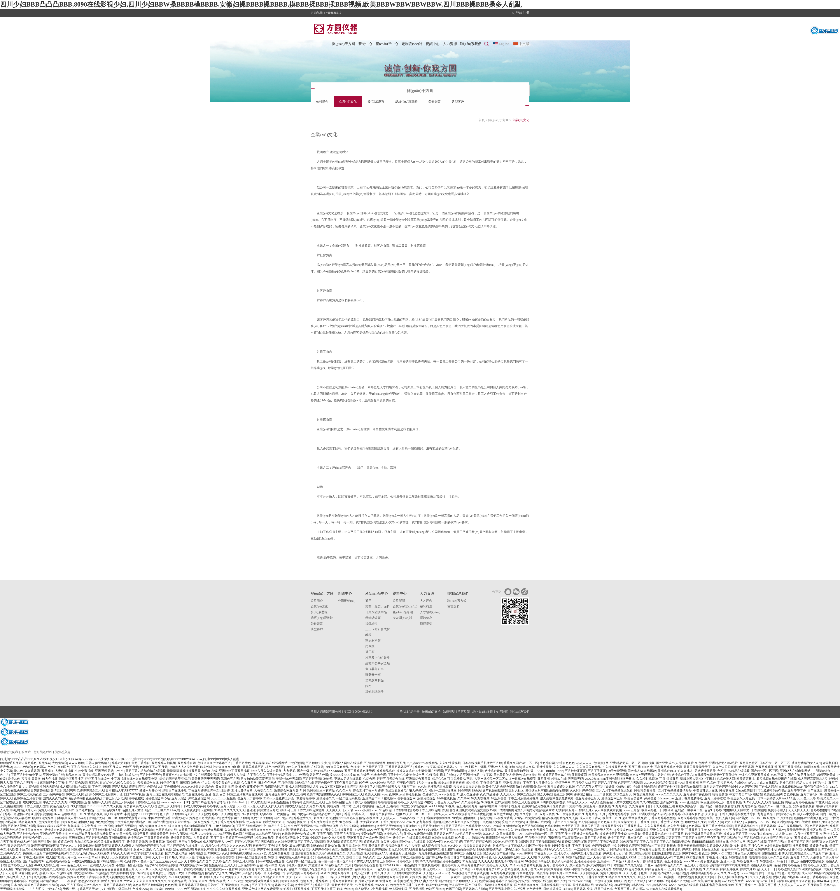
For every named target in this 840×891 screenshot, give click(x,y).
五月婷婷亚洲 (310, 873)
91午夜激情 (802, 822)
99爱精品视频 (93, 814)
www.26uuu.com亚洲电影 (601, 778)
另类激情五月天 (705, 771)
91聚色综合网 (329, 826)
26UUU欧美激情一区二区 (536, 833)
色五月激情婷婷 (194, 889)
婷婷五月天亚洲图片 (403, 853)
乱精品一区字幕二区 (689, 810)
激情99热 (515, 767)
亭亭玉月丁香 (590, 826)
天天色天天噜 (806, 798)
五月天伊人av (581, 782)
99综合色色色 (565, 763)
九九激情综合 (475, 837)
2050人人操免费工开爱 (279, 798)
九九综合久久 (222, 861)
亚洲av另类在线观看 (348, 778)
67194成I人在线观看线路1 (663, 889)
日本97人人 (440, 814)
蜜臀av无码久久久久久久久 (553, 849)
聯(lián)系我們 (470, 44)
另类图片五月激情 (52, 869)
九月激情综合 (821, 771)
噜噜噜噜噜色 (387, 802)
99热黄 (290, 822)
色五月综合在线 (166, 830)
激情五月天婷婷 (168, 806)
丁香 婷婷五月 (669, 778)
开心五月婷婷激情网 (668, 767)
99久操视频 (77, 806)
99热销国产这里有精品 (174, 778)
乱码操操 (258, 763)
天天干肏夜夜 (602, 794)
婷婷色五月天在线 (138, 877)
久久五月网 (249, 782)
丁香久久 (643, 822)
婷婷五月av (68, 822)
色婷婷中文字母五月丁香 (367, 767)
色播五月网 (648, 873)
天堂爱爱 (282, 845)
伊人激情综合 (225, 826)
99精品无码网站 (10, 837)
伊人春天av (253, 822)
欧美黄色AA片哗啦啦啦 (633, 830)
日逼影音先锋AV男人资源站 (504, 837)
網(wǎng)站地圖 (482, 711)
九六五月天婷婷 (261, 818)
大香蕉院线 (159, 877)
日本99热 (17, 885)
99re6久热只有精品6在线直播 (359, 818)
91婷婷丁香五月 (509, 806)
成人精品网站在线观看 (75, 786)
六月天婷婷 (201, 837)
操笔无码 (486, 818)
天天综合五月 (20, 845)
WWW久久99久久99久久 (119, 782)
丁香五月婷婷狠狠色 (662, 818)
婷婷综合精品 (583, 794)
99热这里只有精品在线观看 (245, 794)
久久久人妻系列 (760, 877)
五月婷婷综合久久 (747, 826)
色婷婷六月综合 (49, 822)
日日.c (650, 806)
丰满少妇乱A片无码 (23, 810)
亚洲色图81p (785, 822)
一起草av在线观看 (524, 778)
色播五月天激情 (133, 810)
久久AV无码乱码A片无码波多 (89, 853)
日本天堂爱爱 (257, 802)
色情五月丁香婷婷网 (314, 881)
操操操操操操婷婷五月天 (184, 771)
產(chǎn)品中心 (387, 44)
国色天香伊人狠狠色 (507, 774)
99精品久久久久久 (259, 830)
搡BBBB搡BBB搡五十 (51, 826)
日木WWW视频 (134, 794)
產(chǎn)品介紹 (403, 612)
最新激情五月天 (342, 885)
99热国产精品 (122, 833)
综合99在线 (209, 771)
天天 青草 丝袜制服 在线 (21, 873)
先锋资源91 (560, 806)
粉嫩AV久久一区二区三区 (413, 814)
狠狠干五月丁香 (263, 845)
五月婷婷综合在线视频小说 (185, 845)
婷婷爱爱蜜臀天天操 (133, 818)
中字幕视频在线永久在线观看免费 (134, 778)
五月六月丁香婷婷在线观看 (614, 790)
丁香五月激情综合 (412, 857)
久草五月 (598, 786)
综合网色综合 (525, 873)
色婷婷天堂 (473, 826)
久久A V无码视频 (641, 774)
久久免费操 (88, 826)
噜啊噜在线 (812, 767)
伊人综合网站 (587, 822)
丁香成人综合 (768, 786)
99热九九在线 (422, 822)
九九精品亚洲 (222, 833)
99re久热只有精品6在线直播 (304, 767)
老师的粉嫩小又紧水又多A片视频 (455, 822)
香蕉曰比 (448, 810)
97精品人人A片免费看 (184, 767)
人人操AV (778, 830)
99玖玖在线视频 (443, 837)
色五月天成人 (637, 881)
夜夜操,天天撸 (31, 778)
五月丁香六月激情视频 (361, 802)
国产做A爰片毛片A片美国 (516, 877)
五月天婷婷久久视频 (561, 786)
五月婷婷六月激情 (475, 889)
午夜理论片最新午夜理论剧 (297, 857)
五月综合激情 (78, 782)
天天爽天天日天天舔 (340, 810)
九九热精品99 (83, 841)
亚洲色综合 (648, 786)
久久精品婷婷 (489, 794)
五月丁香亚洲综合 (790, 767)
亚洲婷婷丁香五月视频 (234, 771)
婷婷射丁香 (322, 885)
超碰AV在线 (333, 845)
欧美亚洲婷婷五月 (712, 802)
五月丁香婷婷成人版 (117, 885)
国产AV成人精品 (176, 853)
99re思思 (734, 873)
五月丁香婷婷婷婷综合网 (457, 830)
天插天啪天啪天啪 (516, 771)
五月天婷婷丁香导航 (192, 885)
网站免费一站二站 (339, 806)
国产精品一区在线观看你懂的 (720, 806)
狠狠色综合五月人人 (222, 865)
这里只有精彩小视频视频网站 (535, 810)
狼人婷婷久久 (418, 790)
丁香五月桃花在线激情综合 (737, 814)
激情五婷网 (746, 767)
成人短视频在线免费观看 (557, 798)
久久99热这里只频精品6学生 (659, 802)
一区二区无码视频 (348, 798)
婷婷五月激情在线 (17, 814)
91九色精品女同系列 (493, 822)
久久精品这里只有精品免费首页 (90, 833)
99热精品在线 (304, 782)
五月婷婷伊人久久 (465, 881)
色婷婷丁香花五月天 (153, 767)
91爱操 (456, 818)
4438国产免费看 (81, 849)
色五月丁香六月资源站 (629, 889)
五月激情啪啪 (230, 885)
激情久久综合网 (761, 865)
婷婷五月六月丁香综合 (82, 877)
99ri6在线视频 (446, 798)
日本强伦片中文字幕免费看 (645, 837)
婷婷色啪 (588, 790)
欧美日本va (131, 861)
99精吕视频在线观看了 (109, 841)
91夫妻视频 (727, 790)
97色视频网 (296, 763)
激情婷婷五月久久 (216, 853)
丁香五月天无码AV (447, 802)
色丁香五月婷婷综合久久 (176, 814)
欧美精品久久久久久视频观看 (608, 774)
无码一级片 (70, 889)
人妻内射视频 (64, 771)
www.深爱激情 (449, 794)
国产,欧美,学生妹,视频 (706, 881)
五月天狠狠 (547, 814)
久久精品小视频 (235, 830)
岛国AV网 (130, 830)
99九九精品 (620, 806)
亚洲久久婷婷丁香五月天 (667, 830)
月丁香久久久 (256, 774)
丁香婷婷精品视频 (279, 774)
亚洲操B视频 (117, 837)
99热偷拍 (472, 782)
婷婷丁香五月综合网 (426, 810)
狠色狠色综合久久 (816, 786)
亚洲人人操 (715, 822)
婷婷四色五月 (396, 763)
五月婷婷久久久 (10, 853)
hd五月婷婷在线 (658, 881)
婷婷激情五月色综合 (142, 786)
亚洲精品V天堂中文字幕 (291, 837)
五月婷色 (30, 763)
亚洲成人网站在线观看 (347, 763)
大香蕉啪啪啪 (119, 873)
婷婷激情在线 (818, 845)
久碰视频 (432, 774)
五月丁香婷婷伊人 (555, 865)
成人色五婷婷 (469, 794)
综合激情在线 (532, 774)
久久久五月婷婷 (655, 826)
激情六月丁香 (636, 861)
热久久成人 (685, 771)
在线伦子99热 (504, 861)
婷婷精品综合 (385, 771)
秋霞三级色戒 (603, 889)
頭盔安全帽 (373, 674)
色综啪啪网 (601, 763)
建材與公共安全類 (377, 663)
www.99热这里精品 (383, 782)
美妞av (567, 889)
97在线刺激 (823, 802)
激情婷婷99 (367, 826)
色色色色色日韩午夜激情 (407, 885)
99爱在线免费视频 (17, 790)
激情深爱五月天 (313, 802)
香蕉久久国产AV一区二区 (521, 763)
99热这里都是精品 (489, 849)
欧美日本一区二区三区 (301, 861)
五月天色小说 (596, 857)
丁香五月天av (777, 841)
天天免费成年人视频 (226, 782)
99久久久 (369, 857)
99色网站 (701, 763)
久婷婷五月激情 (616, 767)
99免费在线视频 (212, 830)
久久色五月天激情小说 (303, 826)
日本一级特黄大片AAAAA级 (776, 798)
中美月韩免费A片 (473, 865)
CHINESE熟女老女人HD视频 (740, 853)
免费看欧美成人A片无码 (139, 806)
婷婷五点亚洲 (526, 794)
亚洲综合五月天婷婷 (53, 833)
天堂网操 (207, 810)
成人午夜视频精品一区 (792, 826)
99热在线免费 (738, 857)
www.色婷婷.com (393, 794)
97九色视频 (105, 826)
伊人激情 (333, 841)
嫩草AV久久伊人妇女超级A (420, 830)
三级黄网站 (76, 837)
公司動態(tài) (346, 600)
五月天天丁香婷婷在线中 (720, 786)
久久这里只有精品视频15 (435, 786)
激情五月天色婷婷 (389, 826)
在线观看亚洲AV (396, 790)
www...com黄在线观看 (683, 885)
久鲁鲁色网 (378, 774)
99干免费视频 (617, 771)
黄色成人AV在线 (25, 841)
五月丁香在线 (361, 849)
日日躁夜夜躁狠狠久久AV (308, 853)
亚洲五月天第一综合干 (362, 837)
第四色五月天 (230, 778)
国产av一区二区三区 (764, 771)
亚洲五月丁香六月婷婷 (406, 869)
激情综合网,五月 (276, 786)
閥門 (368, 686)
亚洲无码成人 (299, 830)
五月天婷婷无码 (535, 837)
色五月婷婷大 (819, 826)
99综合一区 (434, 841)
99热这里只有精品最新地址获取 (546, 790)
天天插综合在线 (148, 782)
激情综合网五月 (612, 798)
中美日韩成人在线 (705, 790)
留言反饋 (453, 606)
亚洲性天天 (544, 767)
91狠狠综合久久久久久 (477, 861)
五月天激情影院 (455, 771)
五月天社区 (516, 790)
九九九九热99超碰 (55, 837)
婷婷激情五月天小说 (613, 833)
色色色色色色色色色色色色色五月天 (113, 869)
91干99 (622, 845)
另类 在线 (195, 853)
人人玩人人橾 (761, 802)
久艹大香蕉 (412, 845)
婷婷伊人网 (738, 841)
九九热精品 (749, 806)
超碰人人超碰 (121, 845)
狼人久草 (529, 767)
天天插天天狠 (796, 830)
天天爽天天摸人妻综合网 (156, 869)
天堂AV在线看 (756, 841)
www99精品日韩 (752, 873)
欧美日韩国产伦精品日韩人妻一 (465, 857)
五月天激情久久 (433, 826)
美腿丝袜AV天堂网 (288, 778)
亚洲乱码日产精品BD (611, 861)
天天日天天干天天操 (300, 877)
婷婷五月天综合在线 (390, 778)
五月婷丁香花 (341, 814)
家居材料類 (373, 640)
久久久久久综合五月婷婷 (224, 889)
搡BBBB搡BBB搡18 (343, 774)
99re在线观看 (711, 849)
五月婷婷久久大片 (318, 763)
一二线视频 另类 (585, 849)
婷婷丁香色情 (660, 822)
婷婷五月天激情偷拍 (225, 814)
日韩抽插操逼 (552, 889)
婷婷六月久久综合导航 (266, 771)
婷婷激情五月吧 (268, 810)
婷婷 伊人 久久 (717, 873)
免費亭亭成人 (777, 810)
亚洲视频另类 (104, 771)
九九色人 (489, 833)
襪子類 (369, 652)
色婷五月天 (130, 767)
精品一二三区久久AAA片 (162, 810)
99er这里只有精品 (337, 767)
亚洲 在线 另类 (215, 794)
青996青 (171, 841)
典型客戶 (458, 101)
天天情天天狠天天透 (437, 873)
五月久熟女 (202, 814)
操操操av (29, 853)
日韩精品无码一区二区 (102, 818)
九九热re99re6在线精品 (422, 763)
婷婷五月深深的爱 (29, 794)
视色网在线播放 (243, 833)
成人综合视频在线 (434, 845)
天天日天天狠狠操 (223, 798)
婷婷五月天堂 (817, 865)
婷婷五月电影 (691, 849)
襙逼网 (519, 861)
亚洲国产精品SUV (145, 865)
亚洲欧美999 (279, 849)
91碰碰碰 (531, 861)
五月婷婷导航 (671, 849)
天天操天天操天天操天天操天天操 (260, 806)
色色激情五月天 (771, 837)
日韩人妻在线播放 (340, 869)
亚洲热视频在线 (583, 885)
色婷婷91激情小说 (604, 845)
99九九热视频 (480, 798)
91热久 (173, 857)
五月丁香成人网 (532, 869)
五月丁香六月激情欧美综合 (672, 841)
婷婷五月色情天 (464, 853)
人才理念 (426, 600)
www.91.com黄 (492, 826)
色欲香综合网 (406, 798)
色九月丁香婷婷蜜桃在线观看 (102, 830)
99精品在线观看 (738, 771)
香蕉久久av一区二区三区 (775, 806)
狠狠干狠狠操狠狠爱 (691, 845)
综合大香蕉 (544, 794)
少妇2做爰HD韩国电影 (115, 889)
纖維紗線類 (373, 618)
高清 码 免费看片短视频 (525, 865)
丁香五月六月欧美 (115, 798)
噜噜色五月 (543, 877)
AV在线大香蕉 (503, 818)
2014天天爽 (621, 885)
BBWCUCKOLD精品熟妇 (400, 865)
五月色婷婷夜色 (53, 794)
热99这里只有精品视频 (673, 873)
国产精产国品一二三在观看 (442, 877)
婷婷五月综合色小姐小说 (512, 881)
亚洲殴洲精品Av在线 (653, 814)
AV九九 (753, 782)
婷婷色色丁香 (797, 865)
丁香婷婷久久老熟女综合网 (406, 774)
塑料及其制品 (374, 680)
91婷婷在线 (662, 774)
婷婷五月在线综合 (97, 778)
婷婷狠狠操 (821, 810)
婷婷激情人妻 (787, 869)
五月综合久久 (486, 853)
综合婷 (225, 790)
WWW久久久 (575, 877)
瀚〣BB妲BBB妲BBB (546, 771)
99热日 (272, 857)
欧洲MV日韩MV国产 (249, 786)
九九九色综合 (23, 767)
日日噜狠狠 (666, 810)
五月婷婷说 (802, 837)
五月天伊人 (561, 853)
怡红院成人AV (128, 774)
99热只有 (626, 841)
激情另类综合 (426, 798)
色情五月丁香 (571, 826)
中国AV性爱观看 (159, 818)
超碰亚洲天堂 (826, 774)
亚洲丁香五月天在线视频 (804, 841)
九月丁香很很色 (168, 786)
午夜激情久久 (412, 826)
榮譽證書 (435, 101)
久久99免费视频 (285, 841)
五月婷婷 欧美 (583, 889)
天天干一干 (159, 857)
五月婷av (44, 763)
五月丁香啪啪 (597, 771)
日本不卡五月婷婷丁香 (253, 849)
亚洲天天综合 (49, 786)
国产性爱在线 (47, 841)
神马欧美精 (800, 845)
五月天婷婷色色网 (318, 849)
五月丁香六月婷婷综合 (614, 814)
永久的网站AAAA (376, 853)
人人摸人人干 (389, 818)
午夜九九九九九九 (55, 802)
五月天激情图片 (242, 790)
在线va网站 (571, 869)
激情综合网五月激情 (288, 790)
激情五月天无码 (137, 841)
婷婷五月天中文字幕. (564, 873)
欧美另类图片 (633, 798)
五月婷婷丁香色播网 (697, 794)
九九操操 (73, 826)
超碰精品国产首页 (574, 841)
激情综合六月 (393, 833)
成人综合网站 (113, 814)
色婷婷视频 (379, 849)
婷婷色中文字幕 (425, 767)
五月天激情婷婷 (387, 857)
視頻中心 (433, 44)
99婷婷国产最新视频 (44, 845)
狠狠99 (325, 873)
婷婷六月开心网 (150, 790)
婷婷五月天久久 (497, 865)
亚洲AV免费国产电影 (418, 833)
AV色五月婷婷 (364, 885)
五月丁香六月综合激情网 (307, 810)
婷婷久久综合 (405, 771)
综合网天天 (296, 849)
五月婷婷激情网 (374, 763)
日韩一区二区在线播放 (251, 857)
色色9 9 (709, 810)
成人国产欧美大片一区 (218, 841)
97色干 (781, 861)
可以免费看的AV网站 (772, 790)
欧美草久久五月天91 (238, 877)
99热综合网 (281, 830)
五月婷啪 (47, 771)
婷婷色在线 (136, 798)
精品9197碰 (76, 798)
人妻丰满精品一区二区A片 (492, 778)
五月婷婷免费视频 (502, 873)
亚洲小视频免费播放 (689, 798)
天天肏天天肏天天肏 (477, 845)
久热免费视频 (84, 771)
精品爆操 (542, 873)
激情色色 (606, 802)
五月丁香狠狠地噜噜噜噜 (434, 818)
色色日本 (780, 865)
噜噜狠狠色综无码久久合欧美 (769, 857)
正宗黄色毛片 (403, 881)
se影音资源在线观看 (429, 771)
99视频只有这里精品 (313, 869)
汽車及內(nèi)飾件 (377, 657)
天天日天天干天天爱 (205, 778)
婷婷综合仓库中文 (251, 869)
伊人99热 (544, 857)
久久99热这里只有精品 (237, 873)
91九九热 (558, 877)
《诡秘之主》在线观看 (518, 849)
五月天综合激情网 (354, 845)
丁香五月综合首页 (323, 889)
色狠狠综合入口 (365, 869)
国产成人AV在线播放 (642, 771)
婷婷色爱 (650, 798)
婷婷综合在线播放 (26, 881)
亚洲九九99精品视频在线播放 (618, 849)
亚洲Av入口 (360, 814)
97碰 (587, 881)
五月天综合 (179, 798)
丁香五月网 (324, 833)
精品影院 (445, 881)
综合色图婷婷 (488, 877)
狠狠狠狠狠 (457, 782)
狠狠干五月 (141, 833)
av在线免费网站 (733, 881)
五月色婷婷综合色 (250, 865)
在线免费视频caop (791, 786)
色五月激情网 (341, 849)
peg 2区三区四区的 (332, 786)
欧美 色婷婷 (345, 889)
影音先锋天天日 (273, 822)
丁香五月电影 (101, 786)
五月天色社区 (748, 763)
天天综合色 (206, 786)
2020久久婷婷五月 (505, 841)
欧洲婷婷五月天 (567, 810)
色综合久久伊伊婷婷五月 (214, 763)
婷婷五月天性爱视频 (525, 802)
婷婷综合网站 (168, 865)
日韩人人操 (722, 877)
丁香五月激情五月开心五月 (700, 837)
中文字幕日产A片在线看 (745, 794)
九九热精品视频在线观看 (435, 853)
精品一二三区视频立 (443, 790)
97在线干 (363, 774)
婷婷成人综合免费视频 (628, 869)
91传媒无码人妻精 (366, 861)
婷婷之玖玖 (119, 786)
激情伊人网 (85, 822)
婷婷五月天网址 (76, 794)
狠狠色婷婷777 (447, 767)
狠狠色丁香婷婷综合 (814, 877)
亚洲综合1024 (667, 771)
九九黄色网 (636, 806)
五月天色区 (516, 822)
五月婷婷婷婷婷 (585, 861)
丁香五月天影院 (650, 849)
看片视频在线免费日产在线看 (776, 778)
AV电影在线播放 (193, 794)
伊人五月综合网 (748, 837)
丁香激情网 (758, 810)
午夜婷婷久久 (829, 833)
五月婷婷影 (285, 782)
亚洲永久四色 (142, 849)
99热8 (623, 818)
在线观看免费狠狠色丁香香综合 (716, 774)
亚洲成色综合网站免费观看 (260, 889)
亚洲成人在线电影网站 (795, 771)
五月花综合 (728, 837)
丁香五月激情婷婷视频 (523, 798)
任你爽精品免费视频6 (536, 806)
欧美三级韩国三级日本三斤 (703, 833)
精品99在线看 (265, 837)
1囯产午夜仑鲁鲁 (539, 845)
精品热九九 (212, 873)
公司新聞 (399, 600)
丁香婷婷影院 (402, 810)
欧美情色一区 (286, 814)
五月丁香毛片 (455, 826)
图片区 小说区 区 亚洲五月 (373, 881)
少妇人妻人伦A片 (364, 877)
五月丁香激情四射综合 (545, 841)
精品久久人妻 (569, 818)
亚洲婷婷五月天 (765, 849)
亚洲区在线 (814, 830)
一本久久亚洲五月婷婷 (754, 774)
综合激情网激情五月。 (199, 826)
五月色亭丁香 (607, 822)
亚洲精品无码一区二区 (625, 763)
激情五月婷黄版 (122, 802)
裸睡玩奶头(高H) (687, 806)
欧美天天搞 (372, 794)
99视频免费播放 (645, 790)
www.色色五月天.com (74, 865)
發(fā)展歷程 (376, 101)
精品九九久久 (27, 822)
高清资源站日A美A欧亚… (99, 774)
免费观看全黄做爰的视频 (262, 881)
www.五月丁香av (71, 885)
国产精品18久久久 (526, 885)
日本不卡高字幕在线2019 (717, 885)
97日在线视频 (290, 873)
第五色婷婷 (202, 822)
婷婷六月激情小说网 (184, 833)
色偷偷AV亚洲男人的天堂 (811, 818)
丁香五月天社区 (717, 857)
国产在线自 (815, 790)
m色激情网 (534, 889)
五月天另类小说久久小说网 (507, 889)
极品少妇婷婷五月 (431, 849)
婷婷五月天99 (407, 802)
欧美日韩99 (157, 841)
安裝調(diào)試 (402, 618)
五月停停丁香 (797, 790)
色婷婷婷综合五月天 (90, 790)
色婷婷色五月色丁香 (27, 798)
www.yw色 (260, 853)
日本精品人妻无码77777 (122, 790)
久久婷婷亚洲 (748, 786)
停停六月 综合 (749, 869)
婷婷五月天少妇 (612, 826)
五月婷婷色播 (335, 802)
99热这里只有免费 (469, 833)
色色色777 (583, 786)
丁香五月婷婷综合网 (477, 841)
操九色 (18, 771)
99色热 (476, 790)
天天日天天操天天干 (697, 767)
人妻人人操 (475, 771)
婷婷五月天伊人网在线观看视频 (600, 810)
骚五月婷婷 (302, 889)
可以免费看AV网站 (460, 778)
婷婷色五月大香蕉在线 (204, 818)
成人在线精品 (769, 782)
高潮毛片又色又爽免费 (596, 869)
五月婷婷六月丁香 (604, 782)
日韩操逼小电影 (785, 814)
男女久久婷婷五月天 (339, 830)
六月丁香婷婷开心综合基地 (363, 865)
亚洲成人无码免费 (102, 865)
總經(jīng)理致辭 (406, 101)
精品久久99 (73, 774)
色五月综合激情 (532, 826)
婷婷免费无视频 (240, 853)
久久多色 (711, 814)
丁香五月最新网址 (341, 881)
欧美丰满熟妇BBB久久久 (323, 794)
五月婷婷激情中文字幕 (406, 873)
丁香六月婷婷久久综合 (86, 767)
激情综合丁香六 (682, 774)
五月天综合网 (264, 841)
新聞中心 (365, 44)
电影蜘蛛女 (818, 837)
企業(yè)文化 (348, 101)
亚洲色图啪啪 (40, 849)
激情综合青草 (494, 771)
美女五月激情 (224, 786)
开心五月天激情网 (804, 849)
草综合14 (95, 782)
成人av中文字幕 (807, 814)
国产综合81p (434, 857)
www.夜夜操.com (366, 810)
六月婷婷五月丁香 (806, 833)
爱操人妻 (779, 877)
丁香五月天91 (581, 845)
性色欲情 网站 (781, 802)
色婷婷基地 (470, 877)
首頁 (482, 120)
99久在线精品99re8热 (193, 865)
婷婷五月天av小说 (615, 853)
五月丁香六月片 (262, 885)
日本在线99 (447, 774)
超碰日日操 (354, 857)
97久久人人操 (120, 853)
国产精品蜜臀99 (33, 861)
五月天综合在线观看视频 (163, 794)
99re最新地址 (250, 814)
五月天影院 (784, 818)
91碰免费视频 (561, 845)
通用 (368, 600)
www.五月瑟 (631, 810)
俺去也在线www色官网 (222, 869)
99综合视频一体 (111, 861)
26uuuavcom (666, 798)
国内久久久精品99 (55, 798)
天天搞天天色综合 (654, 833)
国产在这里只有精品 (802, 774)
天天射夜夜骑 (119, 857)
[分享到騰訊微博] (524, 591)
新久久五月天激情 (325, 818)
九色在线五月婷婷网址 (148, 885)
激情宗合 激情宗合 (392, 837)
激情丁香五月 (616, 837)
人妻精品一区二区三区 (760, 822)
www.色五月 (375, 830)
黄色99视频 (791, 794)
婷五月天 (560, 881)
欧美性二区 (610, 818)
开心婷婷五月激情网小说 (105, 794)
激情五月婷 (376, 845)
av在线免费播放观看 (85, 861)
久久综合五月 (529, 814)
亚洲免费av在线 (53, 774)
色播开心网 (453, 889)
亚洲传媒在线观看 (538, 822)
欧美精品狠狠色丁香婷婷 (284, 802)
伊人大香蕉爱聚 (486, 830)
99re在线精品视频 (809, 869)
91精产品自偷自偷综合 (460, 849)
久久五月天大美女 (735, 830)
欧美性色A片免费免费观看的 (501, 786)
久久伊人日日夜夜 (724, 767)
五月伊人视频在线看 (21, 826)
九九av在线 (354, 853)
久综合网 (369, 778)
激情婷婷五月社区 (71, 778)
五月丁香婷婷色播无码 (359, 771)
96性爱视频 (413, 794)
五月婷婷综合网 (96, 837)
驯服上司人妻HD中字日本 (697, 778)
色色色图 (171, 885)
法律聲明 (449, 711)
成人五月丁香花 (590, 818)
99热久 (827, 869)
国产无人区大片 (604, 830)
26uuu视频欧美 (299, 845)
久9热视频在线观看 (778, 845)
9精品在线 (637, 885)
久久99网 (463, 798)
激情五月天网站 (125, 826)
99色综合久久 (334, 865)
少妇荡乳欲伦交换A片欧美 (328, 837)
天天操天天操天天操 (467, 786)
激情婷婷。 (470, 818)
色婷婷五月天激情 (630, 782)
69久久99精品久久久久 (269, 877)
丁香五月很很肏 (665, 845)
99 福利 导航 (738, 845)
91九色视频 (50, 778)
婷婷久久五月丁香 (735, 833)
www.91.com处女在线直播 (701, 861)
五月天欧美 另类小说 (821, 885)
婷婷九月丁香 (409, 861)
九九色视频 (300, 774)
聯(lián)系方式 (456, 600)
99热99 (142, 826)
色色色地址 (93, 798)
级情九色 (14, 778)
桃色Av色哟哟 (274, 767)
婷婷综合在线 (289, 881)
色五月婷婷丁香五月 (686, 853)
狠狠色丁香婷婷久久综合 (41, 885)
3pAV (746, 802)
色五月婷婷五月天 (587, 798)
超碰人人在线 (236, 774)
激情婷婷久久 (325, 798)
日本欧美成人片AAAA (70, 818)
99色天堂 (634, 833)
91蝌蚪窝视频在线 (553, 802)
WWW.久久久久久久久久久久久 (145, 881)
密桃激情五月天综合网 (392, 877)
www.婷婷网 (524, 853)
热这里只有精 (204, 849)
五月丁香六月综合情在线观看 (145, 771)
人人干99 (26, 877)
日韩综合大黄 (594, 877)
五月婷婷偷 (768, 826)
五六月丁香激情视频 (189, 873)
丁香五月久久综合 (564, 822)
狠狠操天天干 (159, 833)
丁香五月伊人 (205, 857)
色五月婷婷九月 (467, 806)
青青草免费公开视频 (160, 873)
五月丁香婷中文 (746, 885)
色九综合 (383, 869)
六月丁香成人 (734, 822)
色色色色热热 (225, 857)
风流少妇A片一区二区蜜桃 (655, 877)
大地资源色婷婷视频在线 (148, 845)
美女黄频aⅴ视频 (639, 853)
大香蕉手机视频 (189, 830)
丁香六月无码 (23, 782)
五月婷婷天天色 (150, 774)
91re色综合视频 (602, 881)
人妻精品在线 (510, 869)
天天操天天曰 (627, 822)
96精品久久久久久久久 (229, 810)
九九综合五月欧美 (268, 833)
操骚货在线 (655, 861)
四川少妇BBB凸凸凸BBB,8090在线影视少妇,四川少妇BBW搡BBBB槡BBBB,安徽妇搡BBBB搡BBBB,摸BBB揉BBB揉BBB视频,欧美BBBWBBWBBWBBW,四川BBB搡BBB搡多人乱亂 (261, 4)
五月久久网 (755, 845)
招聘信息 (426, 618)
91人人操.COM (783, 833)
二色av (648, 865)
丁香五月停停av (696, 830)
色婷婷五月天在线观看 (586, 853)
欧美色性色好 (773, 794)
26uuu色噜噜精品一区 (68, 814)
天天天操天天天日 (800, 810)
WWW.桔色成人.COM (621, 857)
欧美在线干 (267, 814)
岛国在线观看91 (507, 833)
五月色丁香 (772, 873)
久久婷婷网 (32, 771)
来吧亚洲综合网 (199, 798)
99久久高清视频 (430, 861)
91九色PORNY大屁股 (402, 849)
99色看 (459, 837)
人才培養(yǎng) (430, 612)
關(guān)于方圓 (343, 44)
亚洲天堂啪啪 (512, 782)
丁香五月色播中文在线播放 (806, 861)
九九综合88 (30, 786)
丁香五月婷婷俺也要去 (26, 774)
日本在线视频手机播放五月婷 (482, 763)
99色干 (363, 782)
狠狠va (284, 810)
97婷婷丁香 (673, 837)
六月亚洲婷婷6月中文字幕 (474, 774)
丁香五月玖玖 (380, 873)
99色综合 (385, 810)
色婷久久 (784, 849)
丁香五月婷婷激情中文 (203, 790)
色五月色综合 (673, 861)
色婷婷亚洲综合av (641, 845)
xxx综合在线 (603, 885)
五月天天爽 (528, 857)
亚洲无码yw (180, 818)
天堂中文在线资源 (626, 802)
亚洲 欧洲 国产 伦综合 (701, 782)
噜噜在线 (722, 841)
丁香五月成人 (633, 826)
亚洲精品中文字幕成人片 (509, 845)
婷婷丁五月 (676, 833)
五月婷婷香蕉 (312, 778)
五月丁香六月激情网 (311, 841)
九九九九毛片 (35, 889)
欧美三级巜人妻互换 (741, 798)
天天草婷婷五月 (253, 767)
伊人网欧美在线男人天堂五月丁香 (393, 786)
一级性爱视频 (684, 877)
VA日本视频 (615, 865)
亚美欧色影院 (406, 782)
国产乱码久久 (93, 885)
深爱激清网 (316, 865)
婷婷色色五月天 (656, 869)
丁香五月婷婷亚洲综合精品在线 (576, 833)
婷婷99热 (575, 806)
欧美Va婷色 (649, 810)
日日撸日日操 (324, 877)
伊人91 (206, 782)
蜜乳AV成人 (47, 873)
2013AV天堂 (235, 881)
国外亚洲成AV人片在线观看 (675, 763)
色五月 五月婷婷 (387, 806)
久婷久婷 (415, 877)
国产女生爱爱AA (189, 841)
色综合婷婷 (552, 826)
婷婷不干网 (562, 782)
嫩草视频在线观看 (495, 790)
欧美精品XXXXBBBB (328, 771)
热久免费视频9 (677, 826)
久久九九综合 (634, 865)
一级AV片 (558, 857)
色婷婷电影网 (488, 806)
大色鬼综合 (59, 763)
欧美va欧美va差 (436, 885)
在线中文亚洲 (32, 802)
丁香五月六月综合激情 (322, 822)
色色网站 (40, 767)
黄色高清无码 (59, 806)
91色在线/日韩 (349, 822)
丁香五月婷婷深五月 (399, 767)
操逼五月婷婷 (563, 794)
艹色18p (679, 857)
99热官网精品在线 (26, 869)
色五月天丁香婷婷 (249, 798)
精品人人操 (804, 782)
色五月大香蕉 (791, 873)
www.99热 (317, 830)
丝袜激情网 (502, 802)
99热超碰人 (767, 861)
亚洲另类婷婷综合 (58, 861)
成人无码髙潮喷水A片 (813, 778)
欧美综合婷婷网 (43, 818)
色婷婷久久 (430, 794)
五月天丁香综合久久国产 (195, 861)
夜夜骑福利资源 (693, 814)
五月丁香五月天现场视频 (685, 869)
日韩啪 (184, 782)
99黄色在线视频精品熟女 (314, 814)
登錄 (519, 12)
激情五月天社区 (357, 786)
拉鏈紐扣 (371, 623)
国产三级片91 (474, 885)
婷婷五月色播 (319, 774)
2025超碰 (205, 833)
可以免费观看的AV (382, 814)
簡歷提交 (426, 623)
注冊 (526, 12)
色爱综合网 (486, 881)
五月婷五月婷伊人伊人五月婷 (285, 794)
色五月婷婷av (711, 853)
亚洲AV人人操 (497, 767)
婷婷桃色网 (371, 841)
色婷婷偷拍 (146, 830)
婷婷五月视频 (729, 869)
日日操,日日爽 (661, 853)
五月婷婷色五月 (444, 833)
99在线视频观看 (644, 794)
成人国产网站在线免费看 (818, 873)
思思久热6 (212, 845)
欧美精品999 (740, 877)
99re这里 (825, 794)
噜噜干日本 (627, 778)
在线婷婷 (674, 814)
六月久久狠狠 (349, 826)
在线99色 (677, 822)
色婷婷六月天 (450, 865)
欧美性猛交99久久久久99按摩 (220, 767)
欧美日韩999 (523, 830)
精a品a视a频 (550, 818)
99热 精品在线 (575, 857)
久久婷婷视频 (589, 873)
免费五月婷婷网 (610, 873)
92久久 (119, 771)
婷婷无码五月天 (695, 822)
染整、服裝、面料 (377, 606)
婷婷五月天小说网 (267, 873)
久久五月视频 (162, 849)
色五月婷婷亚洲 (766, 767)
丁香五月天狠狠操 (156, 837)
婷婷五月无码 (680, 881)
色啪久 (293, 869)
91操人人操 (187, 857)
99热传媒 (793, 877)
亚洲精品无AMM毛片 (723, 763)
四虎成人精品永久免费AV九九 (305, 806)
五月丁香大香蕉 (595, 837)
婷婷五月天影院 (243, 861)
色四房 (721, 771)
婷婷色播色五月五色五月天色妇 (336, 782)
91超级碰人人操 (717, 845)
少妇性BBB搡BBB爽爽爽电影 (729, 865)
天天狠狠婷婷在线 (12, 889)
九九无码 (289, 771)
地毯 (368, 635)
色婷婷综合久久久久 (331, 857)
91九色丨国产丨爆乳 (472, 767)
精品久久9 (439, 778)
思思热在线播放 (89, 881)
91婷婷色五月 (169, 782)
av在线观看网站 (276, 763)
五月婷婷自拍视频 (163, 763)
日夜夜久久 (170, 774)
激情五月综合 (340, 873)
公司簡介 (322, 101)
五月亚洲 (543, 778)
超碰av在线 (558, 778)
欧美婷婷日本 (746, 778)
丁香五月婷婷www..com (396, 822)
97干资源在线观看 (568, 814)
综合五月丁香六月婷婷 (368, 790)
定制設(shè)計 (412, 44)
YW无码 (359, 830)
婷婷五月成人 (112, 767)
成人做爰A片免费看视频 (371, 889)
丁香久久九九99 (70, 845)
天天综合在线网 (76, 869)
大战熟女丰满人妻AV (824, 857)
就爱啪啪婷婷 (305, 798)
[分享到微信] (516, 591)
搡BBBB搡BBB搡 (703, 841)
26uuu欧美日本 (746, 790)
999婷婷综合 (511, 826)
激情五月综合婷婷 (63, 790)
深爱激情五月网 (371, 833)
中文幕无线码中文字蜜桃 (50, 782)
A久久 (594, 802)
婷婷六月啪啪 (121, 763)
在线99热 (740, 782)
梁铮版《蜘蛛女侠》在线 (622, 786)
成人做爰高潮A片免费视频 (587, 865)
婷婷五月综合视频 (580, 830)
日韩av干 (214, 885)
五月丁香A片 (809, 794)
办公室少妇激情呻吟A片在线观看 (402, 841)
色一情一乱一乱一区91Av (335, 861)
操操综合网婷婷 (759, 830)
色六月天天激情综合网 (504, 857)
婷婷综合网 (65, 841)
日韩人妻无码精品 (98, 763)
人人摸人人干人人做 (792, 885)
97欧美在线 (53, 889)
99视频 (450, 806)
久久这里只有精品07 (590, 767)
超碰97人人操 (101, 802)
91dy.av (443, 782)
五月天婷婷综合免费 (691, 818)
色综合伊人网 (726, 778)
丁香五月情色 (242, 763)
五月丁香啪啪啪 (363, 806)
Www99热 (381, 885)
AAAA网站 (436, 806)
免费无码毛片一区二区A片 (56, 810)
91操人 (103, 857)
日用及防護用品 (376, 612)
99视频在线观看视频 (96, 845)
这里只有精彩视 (276, 869)
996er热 (328, 778)
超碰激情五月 (771, 853)
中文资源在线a (84, 873)
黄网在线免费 (637, 818)
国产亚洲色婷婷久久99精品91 (173, 822)
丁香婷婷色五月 (491, 782)
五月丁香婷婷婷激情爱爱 (675, 790)
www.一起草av (87, 857)
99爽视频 (487, 802)
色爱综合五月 (60, 849)
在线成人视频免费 (112, 877)
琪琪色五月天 (622, 794)
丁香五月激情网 (33, 857)
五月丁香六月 (643, 841)
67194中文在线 (427, 782)
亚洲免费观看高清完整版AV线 (476, 810)
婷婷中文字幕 (284, 885)
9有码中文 (820, 782)
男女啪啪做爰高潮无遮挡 (257, 778)
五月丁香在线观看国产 (190, 869)
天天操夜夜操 (190, 810)
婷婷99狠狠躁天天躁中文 (732, 810)
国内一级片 (827, 814)
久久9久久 (455, 845)
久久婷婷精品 (470, 802)
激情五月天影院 (10, 861)
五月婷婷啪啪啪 (575, 771)
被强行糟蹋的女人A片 (806, 763)
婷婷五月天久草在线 (556, 774)
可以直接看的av (572, 837)
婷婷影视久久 (336, 853)
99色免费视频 (104, 822)
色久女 (788, 837)
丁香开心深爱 (360, 873)
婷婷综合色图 (32, 837)
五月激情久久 (799, 857)
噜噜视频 (648, 763)
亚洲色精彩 (787, 782)
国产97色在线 (283, 818)
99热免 (195, 782)
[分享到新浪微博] (507, 591)
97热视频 (102, 873)
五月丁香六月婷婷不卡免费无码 (232, 837)
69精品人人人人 (577, 802)
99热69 (245, 885)
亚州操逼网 (579, 774)
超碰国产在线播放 (174, 790)
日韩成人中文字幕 (193, 806)
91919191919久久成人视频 (104, 806)
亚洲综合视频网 (41, 814)
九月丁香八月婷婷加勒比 (228, 822)
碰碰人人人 (584, 763)
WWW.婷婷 (76, 763)
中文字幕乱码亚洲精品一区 (133, 822)
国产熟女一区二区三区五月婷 (755, 818)
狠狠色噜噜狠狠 (104, 849)
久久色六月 (344, 790)
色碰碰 (251, 810)
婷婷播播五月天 (352, 794)
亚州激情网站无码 (506, 814)
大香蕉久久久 (263, 790)
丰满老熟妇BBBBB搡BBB (141, 814)
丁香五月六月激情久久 (538, 782)
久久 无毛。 (631, 873)
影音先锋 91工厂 (226, 849)
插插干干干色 (730, 849)
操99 (634, 814)
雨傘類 (369, 646)
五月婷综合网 (186, 763)
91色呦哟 (464, 790)
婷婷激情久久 (303, 818)
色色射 (52, 767)
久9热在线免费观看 (527, 818)
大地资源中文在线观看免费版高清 (203, 774)
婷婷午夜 (213, 806)
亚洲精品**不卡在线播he (379, 798)
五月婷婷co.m (389, 861)
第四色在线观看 (804, 806)
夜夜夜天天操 (704, 877)
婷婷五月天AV (213, 877)
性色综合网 (547, 763)
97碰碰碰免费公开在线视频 (470, 873)
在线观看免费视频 (418, 837)
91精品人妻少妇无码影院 (556, 861)
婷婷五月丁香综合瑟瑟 (603, 841)
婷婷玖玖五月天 (351, 841)
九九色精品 (765, 814)
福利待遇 (426, 606)
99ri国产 (63, 767)
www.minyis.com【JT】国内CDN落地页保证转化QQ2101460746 (203, 802)
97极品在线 (407, 818)
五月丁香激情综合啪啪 (717, 826)
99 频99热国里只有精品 (319, 790)
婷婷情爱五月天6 (11, 763)
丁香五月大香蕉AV (346, 833)
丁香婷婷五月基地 (147, 802)
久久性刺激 (342, 877)
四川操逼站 (697, 873)
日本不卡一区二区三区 (774, 763)
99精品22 (747, 849)
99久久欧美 (711, 869)
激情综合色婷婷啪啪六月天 (62, 830)
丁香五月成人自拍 (36, 806)
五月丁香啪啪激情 (640, 767)
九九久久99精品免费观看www (664, 782)
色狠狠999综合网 (534, 786)
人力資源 (450, 44)
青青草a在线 (217, 881)
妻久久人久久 (158, 826)
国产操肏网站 (506, 853)
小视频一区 (123, 865)
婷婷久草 (620, 881)
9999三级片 (778, 774)
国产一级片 (304, 771)
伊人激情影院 (398, 889)
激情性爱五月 (304, 885)
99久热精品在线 (656, 885)
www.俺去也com (760, 833)
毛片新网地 (725, 782)
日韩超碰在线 (40, 790)
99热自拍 (317, 845)
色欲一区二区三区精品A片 (158, 861)
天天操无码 (575, 778)
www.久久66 (189, 786)
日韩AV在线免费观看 (270, 861)
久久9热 (575, 790)
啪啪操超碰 (720, 794)
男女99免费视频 (279, 853)
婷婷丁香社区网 (668, 786)
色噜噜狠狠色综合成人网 (298, 833)
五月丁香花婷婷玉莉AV (52, 853)
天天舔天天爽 (369, 822)
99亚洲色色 (498, 798)
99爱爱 (523, 841)
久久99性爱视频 (450, 763)
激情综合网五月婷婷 (235, 818)
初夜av (301, 822)
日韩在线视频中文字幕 (555, 885)
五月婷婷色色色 (803, 802)
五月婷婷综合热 (27, 833)
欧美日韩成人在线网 (293, 865)
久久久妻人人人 (564, 767)
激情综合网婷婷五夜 (499, 885)
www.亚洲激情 (689, 802)
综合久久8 (175, 826)
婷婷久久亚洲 (244, 841)
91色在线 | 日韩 (140, 857)
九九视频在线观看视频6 (50, 877)
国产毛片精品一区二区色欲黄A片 (98, 810)
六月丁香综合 (140, 763)
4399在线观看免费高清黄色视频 (470, 814)
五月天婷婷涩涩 (715, 798)
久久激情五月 (665, 806)
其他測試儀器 (374, 691)
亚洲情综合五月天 (418, 778)
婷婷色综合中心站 (157, 798)
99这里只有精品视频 (413, 806)
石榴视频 (554, 837)
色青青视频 (734, 802)
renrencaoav (575, 881)
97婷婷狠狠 (505, 810)
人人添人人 (507, 794)
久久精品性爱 (453, 841)
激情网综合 (135, 837)
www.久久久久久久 (669, 794)
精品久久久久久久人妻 (235, 845)
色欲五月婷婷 (435, 889)
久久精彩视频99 (647, 778)
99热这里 (11, 822)
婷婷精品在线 (452, 861)
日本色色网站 (267, 782)
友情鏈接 (502, 711)
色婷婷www (140, 889)
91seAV (24, 849)
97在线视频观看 (429, 865)
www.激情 (714, 830)
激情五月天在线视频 (597, 806)
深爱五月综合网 (111, 881)
